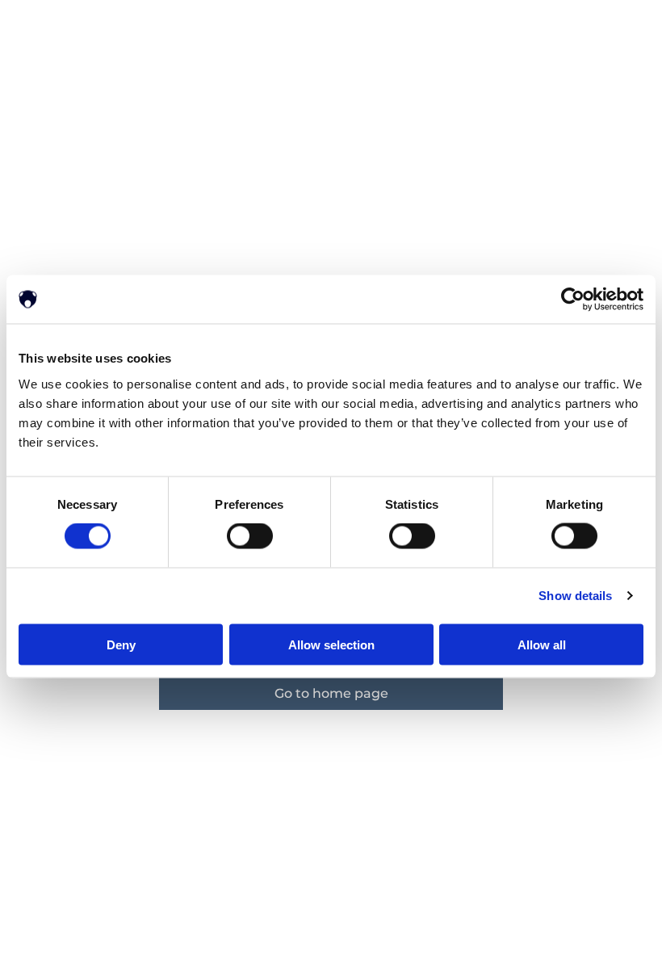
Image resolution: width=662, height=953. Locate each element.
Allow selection (331, 644)
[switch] (250, 536)
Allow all (541, 644)
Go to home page (331, 693)
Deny (121, 644)
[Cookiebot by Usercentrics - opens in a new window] (572, 300)
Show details (575, 595)
